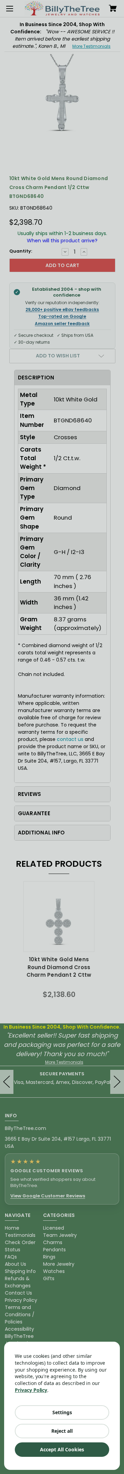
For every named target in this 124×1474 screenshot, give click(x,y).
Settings (62, 1412)
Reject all (62, 1431)
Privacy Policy (31, 1390)
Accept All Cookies (62, 1449)
